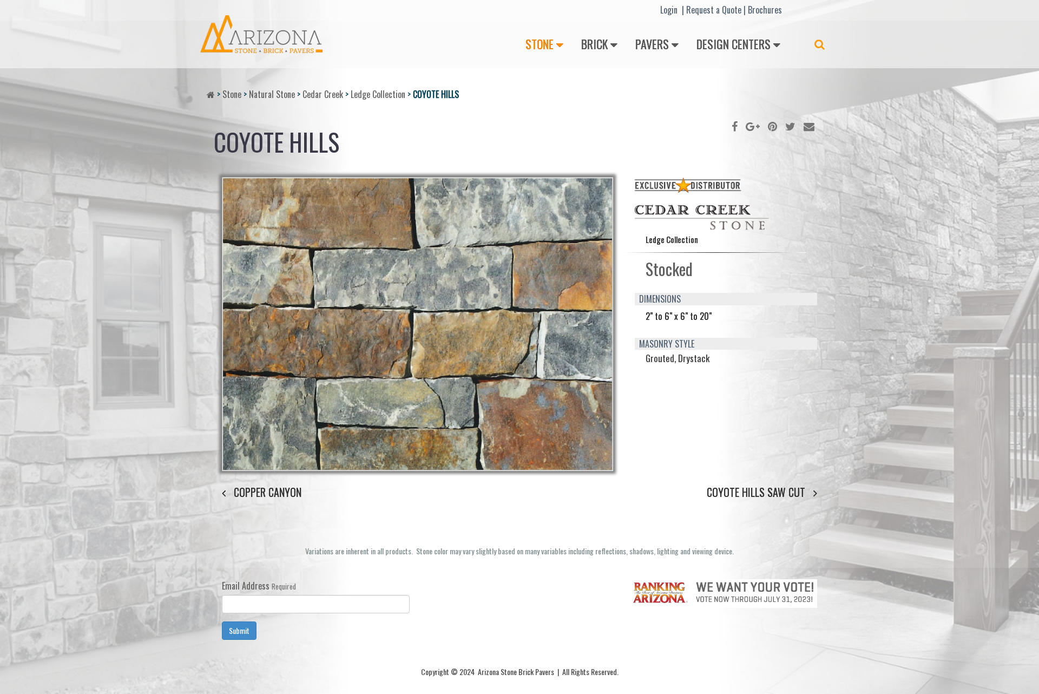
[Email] (809, 125)
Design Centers (733, 44)
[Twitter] (790, 125)
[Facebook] (735, 125)
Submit (239, 630)
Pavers (652, 44)
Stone (539, 44)
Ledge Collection (378, 94)
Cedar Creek (323, 94)
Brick (594, 44)
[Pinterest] (772, 125)
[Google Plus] (753, 125)
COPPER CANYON (267, 492)
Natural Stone (272, 94)
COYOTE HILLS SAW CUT (756, 492)
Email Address (245, 585)
